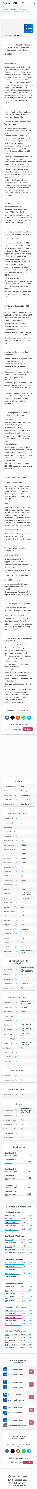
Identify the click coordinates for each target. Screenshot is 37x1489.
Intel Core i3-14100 (15, 1382)
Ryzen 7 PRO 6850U (11, 1344)
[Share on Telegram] (29, 718)
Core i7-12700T (10, 1222)
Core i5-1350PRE (10, 1226)
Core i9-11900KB (10, 1276)
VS (31, 1372)
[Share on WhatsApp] (24, 718)
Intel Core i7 (15, 9)
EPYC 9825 (8, 1219)
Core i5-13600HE (10, 1242)
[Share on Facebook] (7, 718)
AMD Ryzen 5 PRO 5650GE (17, 1425)
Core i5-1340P (9, 1300)
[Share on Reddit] (18, 718)
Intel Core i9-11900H (16, 1400)
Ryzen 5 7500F (10, 1287)
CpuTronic (11, 2)
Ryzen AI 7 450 (10, 1215)
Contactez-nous (19, 1480)
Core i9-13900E (10, 1266)
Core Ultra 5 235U (11, 1310)
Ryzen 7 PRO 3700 (11, 1334)
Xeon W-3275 (9, 1239)
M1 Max (7, 1337)
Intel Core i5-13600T (15, 1369)
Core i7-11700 (9, 1290)
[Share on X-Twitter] (12, 718)
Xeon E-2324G (9, 1229)
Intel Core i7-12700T (15, 1374)
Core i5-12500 (9, 1314)
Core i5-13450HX (10, 1320)
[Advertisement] (13, 27)
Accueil (5, 9)
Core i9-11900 (9, 1273)
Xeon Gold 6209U (11, 1249)
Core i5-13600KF (10, 1263)
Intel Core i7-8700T (15, 1407)
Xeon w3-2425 (9, 1297)
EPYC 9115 (8, 1324)
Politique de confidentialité (19, 1484)
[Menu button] (34, 3)
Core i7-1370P (9, 1348)
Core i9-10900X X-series (13, 1253)
